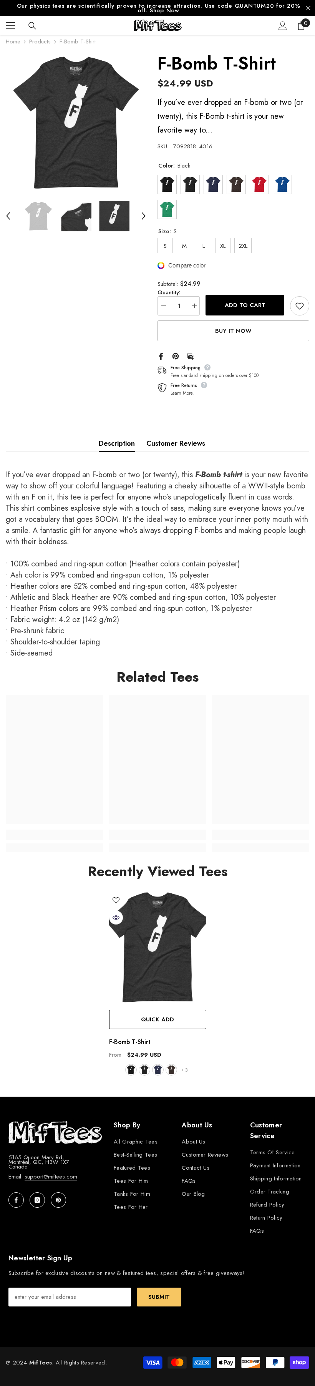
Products (40, 37)
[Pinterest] (175, 351)
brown (171, 1066)
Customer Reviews (175, 440)
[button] (8, 212)
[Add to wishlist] (299, 302)
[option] (76, 119)
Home (13, 37)
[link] (54, 831)
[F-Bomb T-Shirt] (157, 943)
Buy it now (233, 327)
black (131, 1066)
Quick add (157, 1015)
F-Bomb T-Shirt (130, 1038)
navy (158, 1066)
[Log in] (283, 22)
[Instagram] (37, 1196)
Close (308, 6)
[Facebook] (161, 351)
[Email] (190, 351)
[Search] (32, 22)
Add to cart (245, 301)
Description (117, 440)
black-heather (144, 1066)
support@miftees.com (51, 1173)
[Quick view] (116, 914)
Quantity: (169, 288)
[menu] (10, 22)
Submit (159, 1293)
